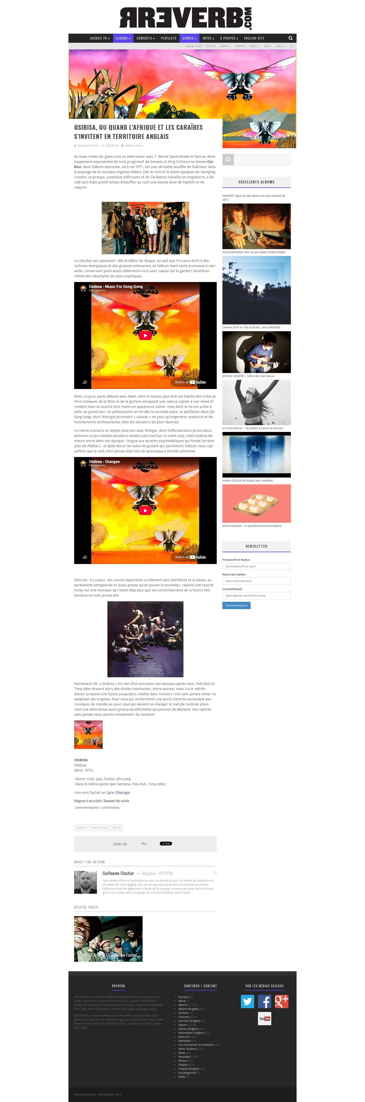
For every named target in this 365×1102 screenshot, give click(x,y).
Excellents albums (257, 181)
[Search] (291, 38)
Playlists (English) (188, 1068)
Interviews (184, 1041)
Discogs (122, 792)
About (280, 46)
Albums (122, 38)
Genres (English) (188, 1029)
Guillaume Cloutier (88, 145)
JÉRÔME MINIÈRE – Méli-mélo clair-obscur (248, 376)
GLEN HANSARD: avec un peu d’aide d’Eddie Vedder (254, 252)
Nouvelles (184, 1056)
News (181, 1052)
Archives (183, 1013)
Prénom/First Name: (236, 560)
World (117, 827)
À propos (227, 38)
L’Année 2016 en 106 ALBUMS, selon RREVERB (251, 327)
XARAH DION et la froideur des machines (247, 480)
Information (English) (191, 1033)
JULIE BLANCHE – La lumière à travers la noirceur (252, 428)
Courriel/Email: (232, 589)
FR (291, 46)
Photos (182, 1060)
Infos (207, 38)
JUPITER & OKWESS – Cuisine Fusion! (108, 955)
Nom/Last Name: (234, 574)
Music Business (187, 1049)
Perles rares (99, 827)
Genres (188, 38)
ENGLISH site (254, 38)
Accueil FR (98, 38)
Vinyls (181, 1076)
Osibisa (81, 827)
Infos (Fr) (184, 1037)
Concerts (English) (189, 1021)
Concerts (144, 38)
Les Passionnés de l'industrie (196, 1045)
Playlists (168, 38)
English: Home (194, 46)
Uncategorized (187, 1072)
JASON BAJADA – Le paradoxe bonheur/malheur (252, 526)
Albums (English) (188, 1009)
